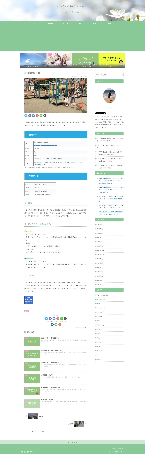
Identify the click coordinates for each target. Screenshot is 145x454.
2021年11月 (100, 250)
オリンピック (101, 299)
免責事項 (114, 448)
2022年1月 (100, 242)
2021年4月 (100, 280)
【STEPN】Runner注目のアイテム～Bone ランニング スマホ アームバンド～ (110, 140)
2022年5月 (100, 224)
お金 (98, 303)
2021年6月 (100, 272)
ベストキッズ (101, 308)
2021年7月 (100, 267)
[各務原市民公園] (33, 115)
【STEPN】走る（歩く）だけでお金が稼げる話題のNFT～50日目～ (109, 153)
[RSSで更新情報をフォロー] (59, 324)
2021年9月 (100, 259)
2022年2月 (100, 237)
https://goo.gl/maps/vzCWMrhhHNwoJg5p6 (45, 145)
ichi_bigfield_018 (104, 183)
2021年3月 (100, 284)
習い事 (99, 342)
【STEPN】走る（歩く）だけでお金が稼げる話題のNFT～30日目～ (109, 160)
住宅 (98, 320)
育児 (98, 346)
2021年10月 (100, 254)
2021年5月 (100, 276)
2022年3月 (100, 233)
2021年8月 (100, 263)
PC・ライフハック (102, 295)
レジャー (99, 316)
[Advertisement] (72, 39)
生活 (98, 338)
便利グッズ (100, 325)
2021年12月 (100, 246)
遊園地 (99, 359)
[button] (121, 75)
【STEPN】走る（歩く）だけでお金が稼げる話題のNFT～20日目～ (109, 167)
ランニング (100, 312)
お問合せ (121, 448)
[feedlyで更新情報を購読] (55, 324)
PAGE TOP (73, 442)
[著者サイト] (52, 324)
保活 (98, 329)
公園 (27, 311)
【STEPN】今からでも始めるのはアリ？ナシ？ (109, 146)
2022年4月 (100, 229)
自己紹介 (99, 350)
